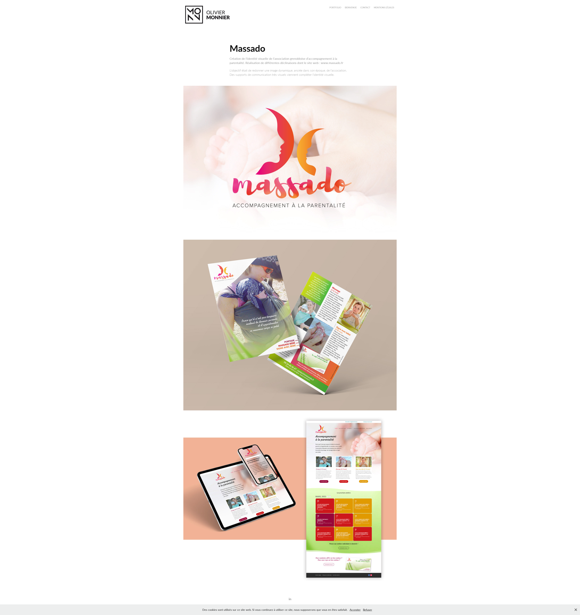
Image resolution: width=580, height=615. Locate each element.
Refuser (367, 610)
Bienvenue (351, 7)
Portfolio (335, 7)
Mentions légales (384, 7)
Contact (365, 7)
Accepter (355, 610)
